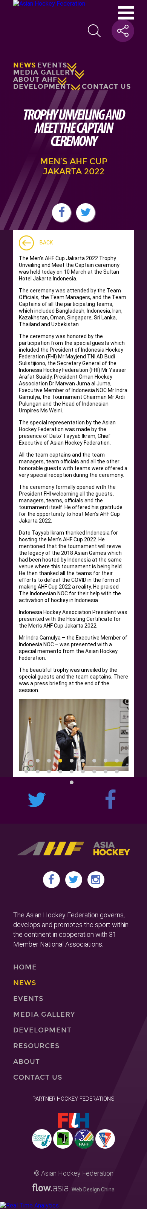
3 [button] (49, 761)
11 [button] (38, 771)
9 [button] (117, 761)
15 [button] (83, 771)
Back (46, 243)
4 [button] (60, 761)
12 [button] (49, 771)
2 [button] (38, 761)
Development (42, 86)
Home (25, 967)
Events (52, 65)
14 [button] (72, 771)
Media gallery (44, 72)
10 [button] (26, 771)
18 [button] (117, 771)
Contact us (106, 86)
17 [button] (105, 771)
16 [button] (94, 771)
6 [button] (83, 761)
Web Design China (91, 1190)
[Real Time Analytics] (29, 1205)
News (24, 65)
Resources (36, 1046)
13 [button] (60, 771)
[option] (74, 735)
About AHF (35, 79)
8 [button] (105, 761)
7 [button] (94, 761)
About (26, 1062)
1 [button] (26, 761)
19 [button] (72, 782)
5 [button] (72, 761)
